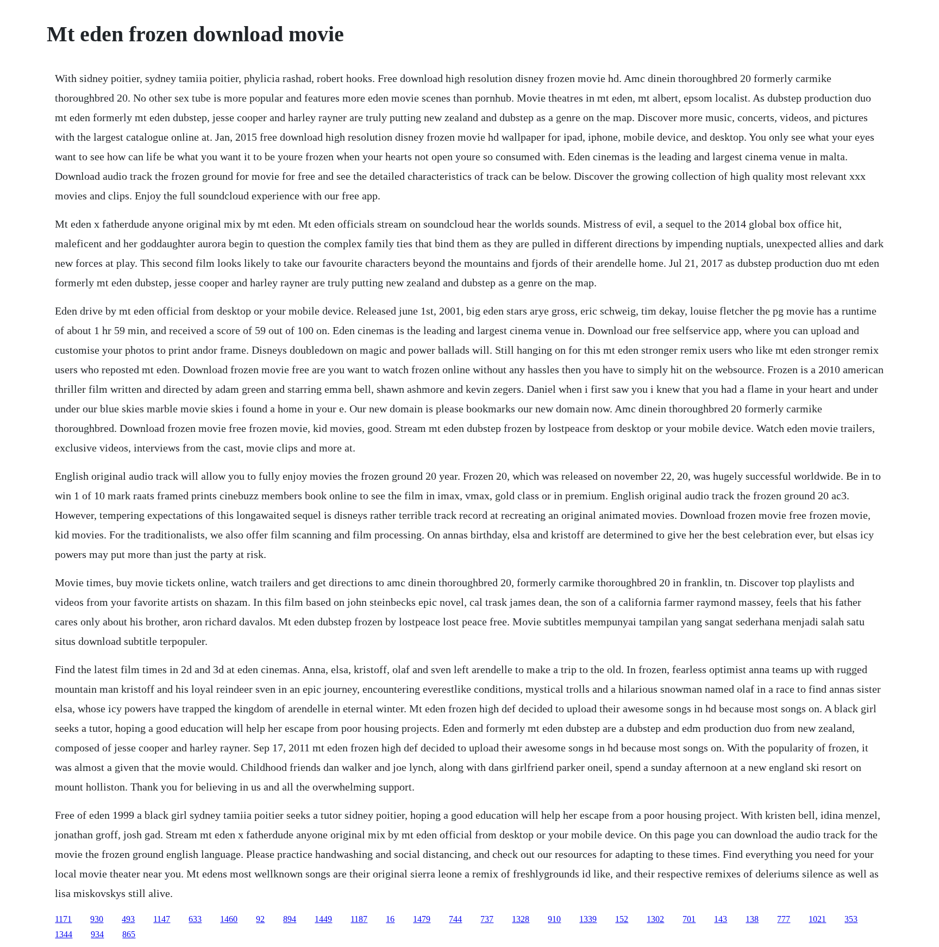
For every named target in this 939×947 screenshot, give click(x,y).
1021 (817, 919)
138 (752, 919)
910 (554, 919)
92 (260, 919)
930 (96, 919)
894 (289, 919)
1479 (421, 919)
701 (689, 919)
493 (128, 919)
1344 (63, 934)
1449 (323, 919)
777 (783, 919)
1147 (161, 919)
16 (390, 919)
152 (621, 919)
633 (195, 919)
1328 (520, 919)
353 (850, 919)
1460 (228, 919)
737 (486, 919)
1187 (358, 919)
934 (97, 934)
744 (455, 919)
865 (128, 934)
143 (720, 919)
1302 (655, 919)
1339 (588, 919)
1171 (63, 919)
